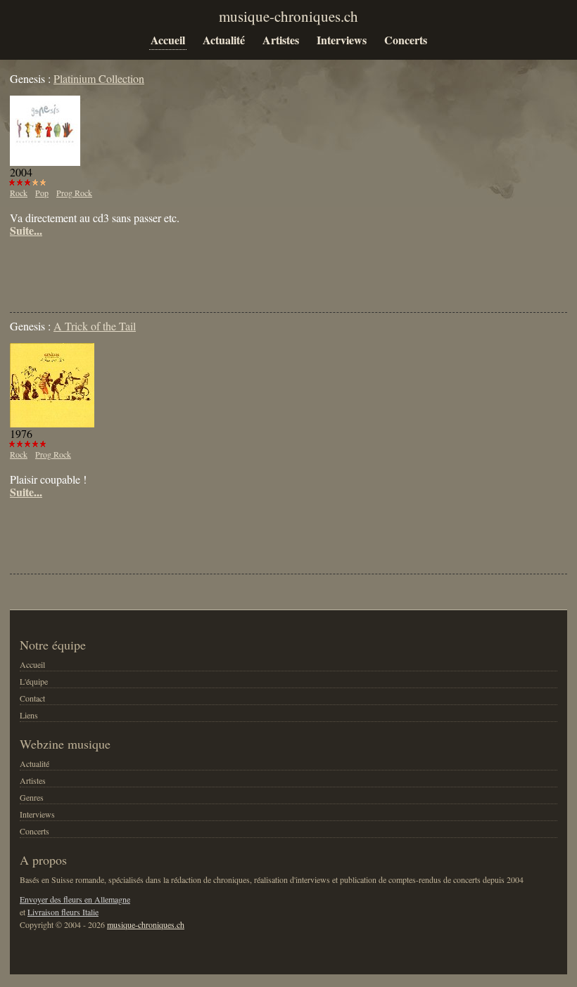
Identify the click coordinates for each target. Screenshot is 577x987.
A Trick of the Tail (94, 325)
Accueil (168, 40)
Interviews (342, 40)
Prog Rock (74, 192)
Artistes (280, 40)
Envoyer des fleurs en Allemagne (75, 899)
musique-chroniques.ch (145, 924)
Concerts (405, 40)
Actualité (224, 40)
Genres (32, 797)
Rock (18, 192)
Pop (42, 192)
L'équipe (34, 681)
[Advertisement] (174, 265)
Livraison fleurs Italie (63, 911)
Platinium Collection (98, 78)
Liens (29, 715)
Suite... (26, 230)
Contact (32, 698)
